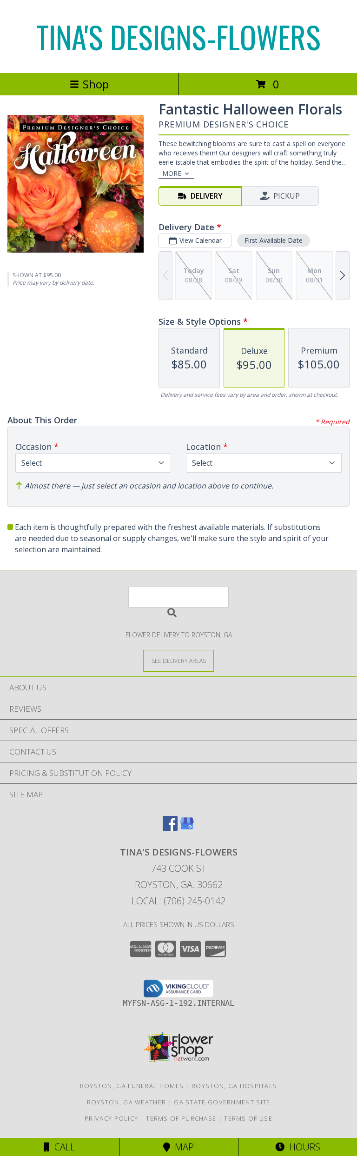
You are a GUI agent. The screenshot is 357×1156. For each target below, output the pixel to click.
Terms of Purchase (181, 1118)
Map (182, 1147)
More (171, 173)
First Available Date (274, 240)
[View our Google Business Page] (186, 827)
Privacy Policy (111, 1118)
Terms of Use (248, 1118)
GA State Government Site (222, 1102)
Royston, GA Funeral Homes (132, 1086)
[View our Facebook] (170, 827)
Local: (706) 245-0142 (178, 901)
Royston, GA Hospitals (234, 1086)
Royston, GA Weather (126, 1102)
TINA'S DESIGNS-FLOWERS (178, 36)
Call (62, 1147)
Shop (96, 84)
